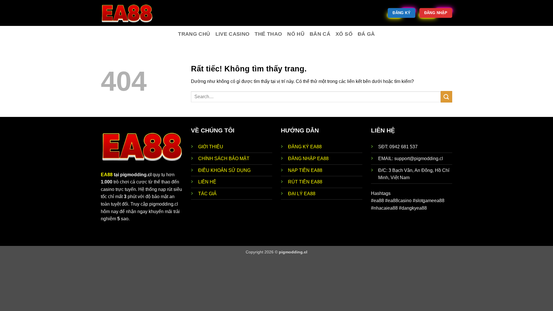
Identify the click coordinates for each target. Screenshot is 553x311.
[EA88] (129, 13)
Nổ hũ (295, 34)
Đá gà (366, 34)
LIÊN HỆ (207, 181)
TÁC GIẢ (207, 193)
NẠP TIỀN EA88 (305, 170)
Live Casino (232, 34)
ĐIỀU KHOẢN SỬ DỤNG (224, 170)
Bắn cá (320, 34)
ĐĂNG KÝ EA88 (305, 146)
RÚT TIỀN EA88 (305, 181)
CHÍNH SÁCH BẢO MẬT (223, 158)
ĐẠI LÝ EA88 (301, 193)
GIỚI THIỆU (210, 146)
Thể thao (268, 34)
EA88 (107, 174)
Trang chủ (194, 34)
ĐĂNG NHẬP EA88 (308, 158)
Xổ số (344, 34)
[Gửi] (446, 96)
